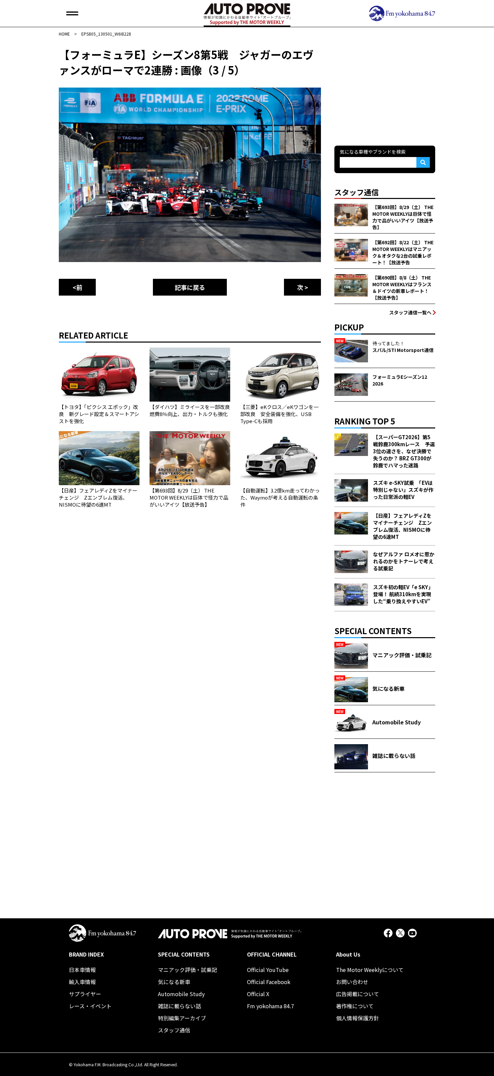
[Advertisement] (384, 89)
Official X (258, 994)
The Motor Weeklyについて (370, 970)
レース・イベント (90, 1006)
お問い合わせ (352, 982)
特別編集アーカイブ (182, 1018)
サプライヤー (85, 994)
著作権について (355, 1006)
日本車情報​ (82, 970)
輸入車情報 (82, 982)
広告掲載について (357, 994)
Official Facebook (268, 982)
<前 (77, 287)
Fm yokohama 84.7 (270, 1006)
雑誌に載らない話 (179, 1006)
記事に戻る (190, 287)
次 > (302, 287)
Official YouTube (268, 970)
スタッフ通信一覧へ (410, 312)
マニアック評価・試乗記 (187, 970)
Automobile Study (181, 994)
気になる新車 (174, 982)
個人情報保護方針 (357, 1018)
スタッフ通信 (174, 1030)
